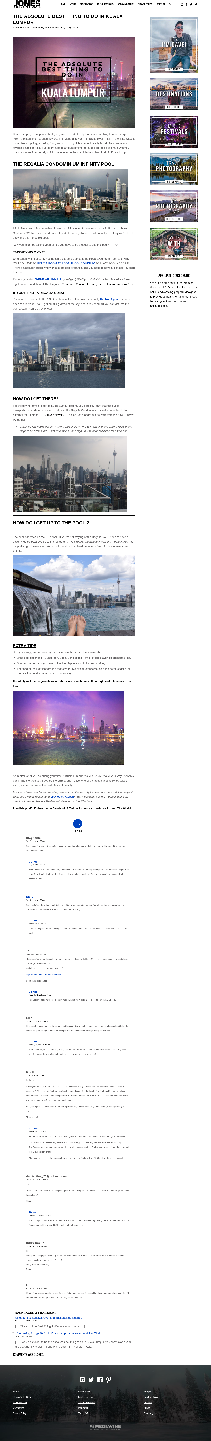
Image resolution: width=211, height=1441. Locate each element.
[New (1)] (74, 82)
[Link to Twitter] (191, 4)
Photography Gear (22, 1396)
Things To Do (71, 27)
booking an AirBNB (62, 796)
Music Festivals (85, 1396)
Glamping (148, 1413)
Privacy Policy (19, 1413)
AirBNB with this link (48, 279)
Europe (147, 1391)
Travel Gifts (83, 1413)
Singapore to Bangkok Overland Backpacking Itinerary (48, 1317)
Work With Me (20, 1402)
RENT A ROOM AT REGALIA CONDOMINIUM (66, 263)
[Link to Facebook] (186, 4)
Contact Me (18, 1407)
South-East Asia (56, 27)
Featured (17, 27)
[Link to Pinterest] (195, 4)
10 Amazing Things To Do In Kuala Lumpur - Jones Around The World (58, 1333)
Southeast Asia (151, 1396)
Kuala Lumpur (30, 27)
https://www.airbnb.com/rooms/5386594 (43, 974)
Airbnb (147, 1407)
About (16, 1391)
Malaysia (42, 27)
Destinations (84, 1391)
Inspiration (83, 1407)
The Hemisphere (110, 299)
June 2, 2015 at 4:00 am (24, 1336)
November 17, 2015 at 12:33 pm (27, 1320)
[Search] (170, 4)
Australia (148, 1402)
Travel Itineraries (86, 1402)
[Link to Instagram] (181, 4)
